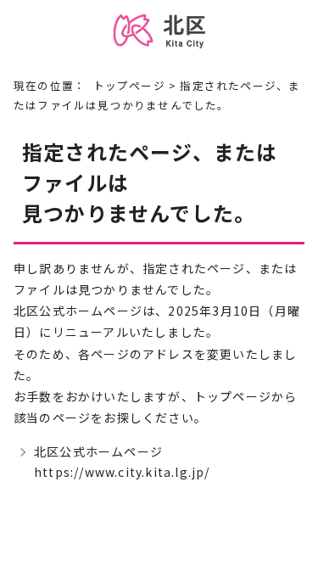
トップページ (129, 85)
